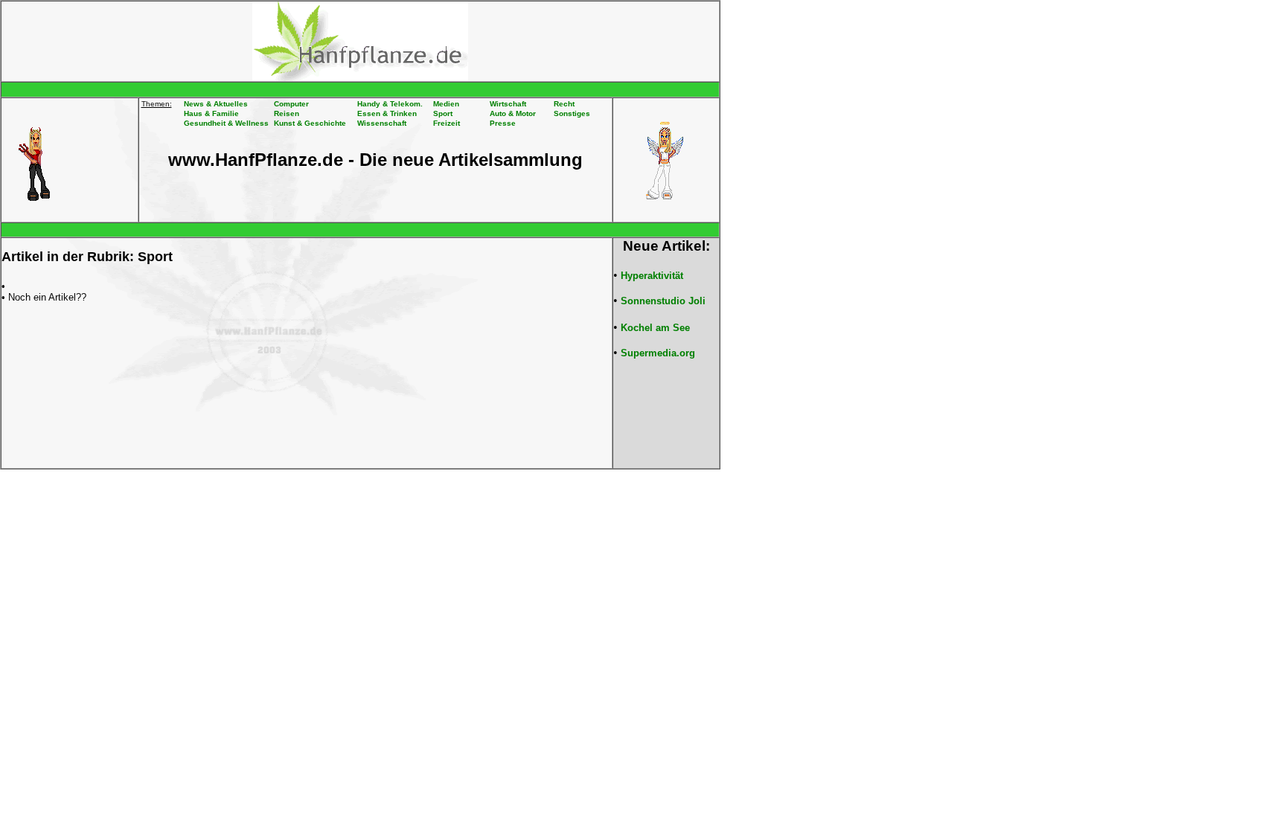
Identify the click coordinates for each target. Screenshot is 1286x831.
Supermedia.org (658, 353)
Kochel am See (655, 327)
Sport (442, 113)
